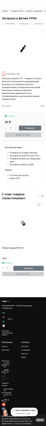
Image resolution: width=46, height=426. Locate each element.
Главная (5, 11)
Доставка (5, 350)
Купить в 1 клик (23, 135)
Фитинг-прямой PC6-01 (13, 248)
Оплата (4, 346)
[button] (37, 196)
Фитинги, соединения (34, 11)
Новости (24, 354)
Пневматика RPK (17, 11)
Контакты (25, 346)
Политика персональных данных (7, 333)
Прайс (23, 357)
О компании (25, 350)
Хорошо (40, 420)
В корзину (30, 128)
